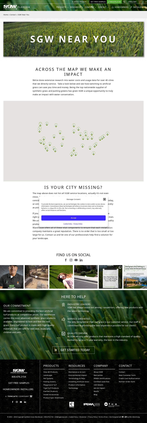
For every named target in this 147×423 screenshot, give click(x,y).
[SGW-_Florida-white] (17, 5)
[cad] (72, 402)
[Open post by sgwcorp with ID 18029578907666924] (110, 277)
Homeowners (11, 389)
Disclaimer (83, 417)
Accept (73, 218)
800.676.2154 (19, 376)
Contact (13, 15)
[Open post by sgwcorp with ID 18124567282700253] (86, 277)
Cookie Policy (67, 224)
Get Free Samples (18, 382)
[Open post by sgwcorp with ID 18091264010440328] (36, 277)
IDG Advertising (134, 417)
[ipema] (92, 402)
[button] (104, 199)
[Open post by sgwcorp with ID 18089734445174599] (12, 277)
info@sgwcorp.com (61, 417)
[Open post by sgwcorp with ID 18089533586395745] (135, 277)
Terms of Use (103, 417)
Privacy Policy (77, 224)
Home (5, 15)
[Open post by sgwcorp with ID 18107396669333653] (61, 277)
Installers (26, 389)
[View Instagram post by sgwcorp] (21, 286)
